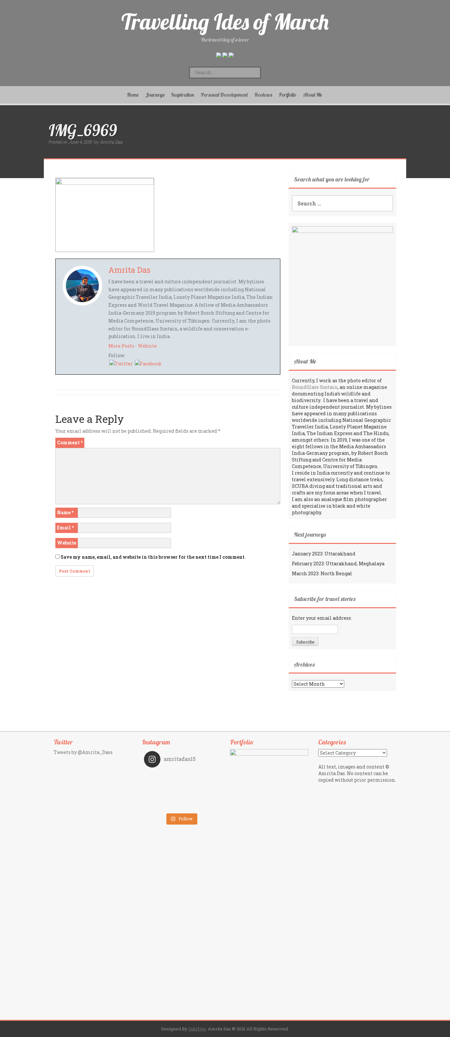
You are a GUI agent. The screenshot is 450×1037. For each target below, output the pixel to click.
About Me (312, 94)
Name (65, 512)
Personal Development (224, 94)
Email (65, 527)
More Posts (121, 346)
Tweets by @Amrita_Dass (83, 752)
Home (133, 94)
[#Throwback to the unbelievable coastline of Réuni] (199, 786)
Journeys (154, 94)
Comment (70, 442)
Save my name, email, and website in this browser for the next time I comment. (153, 557)
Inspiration (182, 94)
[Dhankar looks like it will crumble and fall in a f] (162, 796)
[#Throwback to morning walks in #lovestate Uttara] (162, 786)
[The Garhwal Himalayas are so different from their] (162, 777)
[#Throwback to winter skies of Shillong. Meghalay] (199, 796)
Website (147, 346)
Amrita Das (111, 142)
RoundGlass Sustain (315, 387)
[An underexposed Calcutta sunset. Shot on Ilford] (199, 777)
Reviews (263, 94)
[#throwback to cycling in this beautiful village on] (162, 805)
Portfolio (287, 94)
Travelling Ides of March (225, 21)
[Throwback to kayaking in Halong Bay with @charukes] (199, 805)
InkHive (197, 1029)
